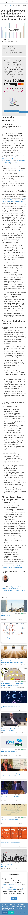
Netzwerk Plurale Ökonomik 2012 (14, 201)
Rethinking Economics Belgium (17, 888)
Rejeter (5, 912)
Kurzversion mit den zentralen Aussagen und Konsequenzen (13, 162)
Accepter (11, 912)
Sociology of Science (7, 590)
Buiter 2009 (8, 200)
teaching (17, 590)
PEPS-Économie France (10, 889)
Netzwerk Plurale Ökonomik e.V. (11, 884)
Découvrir (9, 5)
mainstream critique (14, 588)
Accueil (3, 5)
